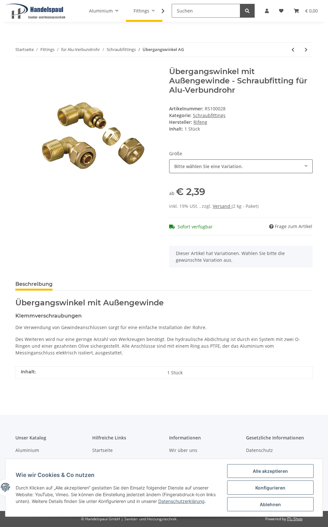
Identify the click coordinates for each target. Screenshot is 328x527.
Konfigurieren (270, 487)
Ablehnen (270, 504)
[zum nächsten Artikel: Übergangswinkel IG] (306, 49)
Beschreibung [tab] (34, 284)
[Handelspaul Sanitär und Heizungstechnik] (35, 11)
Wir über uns (183, 450)
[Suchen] (247, 11)
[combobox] (241, 166)
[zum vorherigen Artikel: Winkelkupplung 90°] (292, 49)
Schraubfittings (209, 115)
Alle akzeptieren (270, 471)
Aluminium (27, 450)
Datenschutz (259, 450)
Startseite (102, 450)
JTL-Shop (294, 519)
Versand (222, 206)
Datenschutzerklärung (181, 501)
